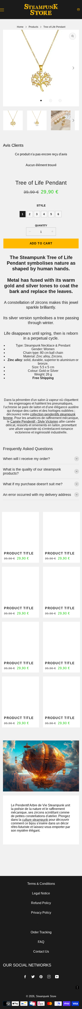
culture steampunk (35, 819)
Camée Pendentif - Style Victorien (34, 421)
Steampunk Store (46, 996)
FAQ (41, 942)
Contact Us (41, 951)
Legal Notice (41, 893)
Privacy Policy (41, 912)
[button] (41, 100)
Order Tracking (41, 932)
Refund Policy (41, 903)
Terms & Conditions (41, 883)
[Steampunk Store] (41, 9)
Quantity (41, 225)
